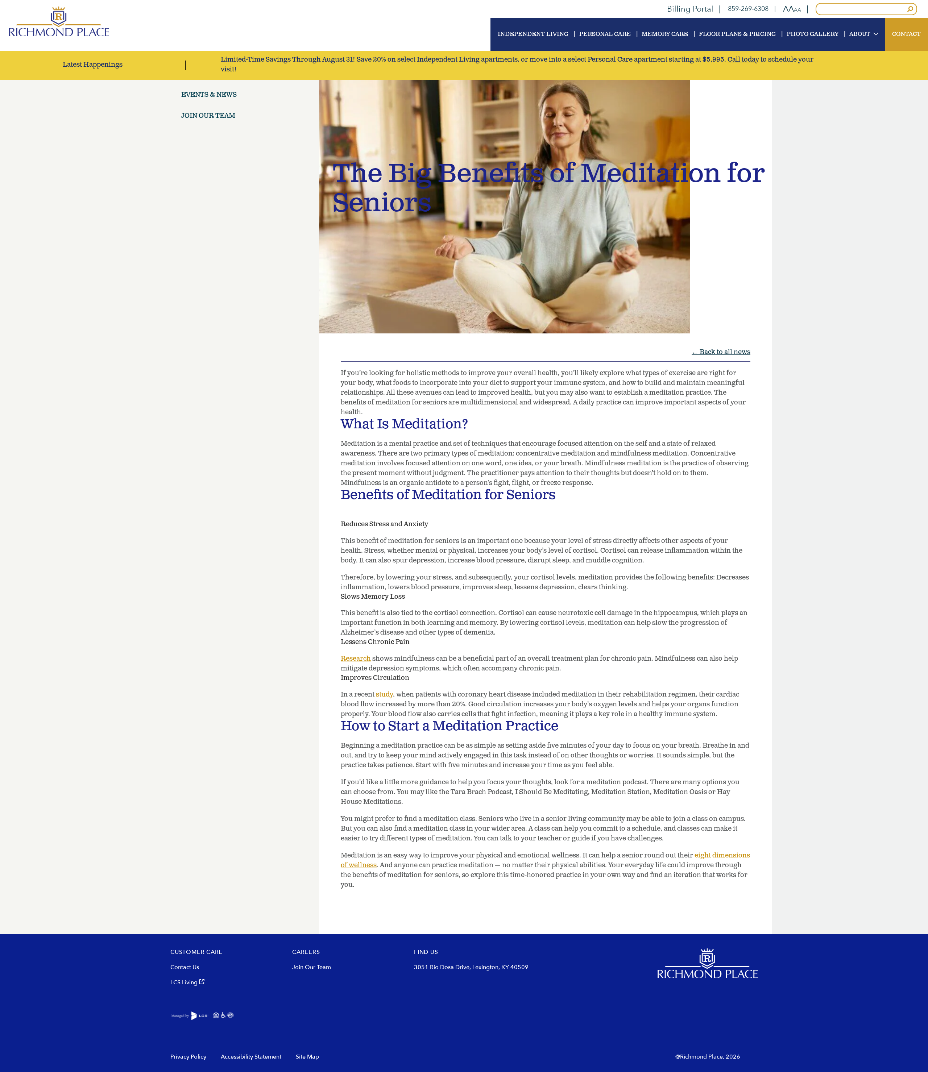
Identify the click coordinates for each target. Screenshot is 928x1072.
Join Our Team (311, 967)
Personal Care (605, 34)
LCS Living (184, 982)
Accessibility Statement (251, 1057)
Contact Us (184, 967)
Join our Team (208, 116)
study (383, 695)
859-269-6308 (748, 9)
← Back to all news (721, 352)
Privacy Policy (188, 1057)
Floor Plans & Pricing (737, 34)
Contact (906, 34)
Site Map (307, 1057)
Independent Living (533, 34)
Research (356, 659)
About (859, 34)
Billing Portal (690, 9)
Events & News (209, 95)
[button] (792, 9)
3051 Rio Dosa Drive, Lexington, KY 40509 (471, 967)
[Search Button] (910, 9)
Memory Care (665, 34)
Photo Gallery (812, 34)
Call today (743, 60)
